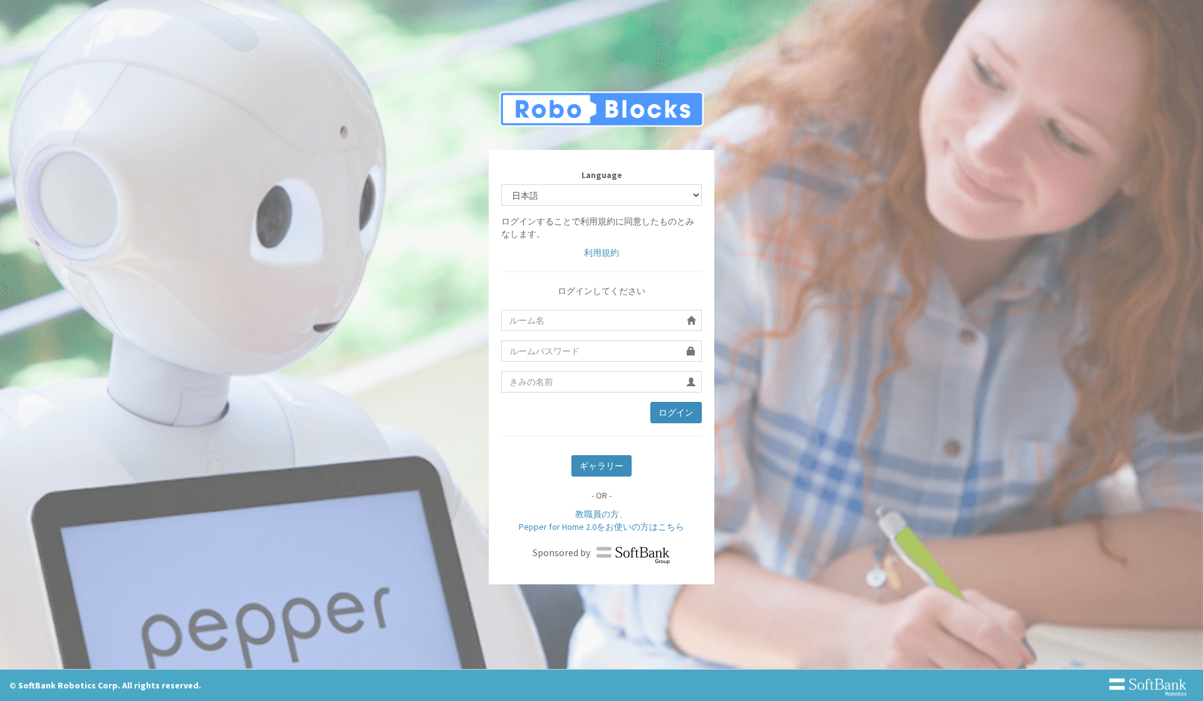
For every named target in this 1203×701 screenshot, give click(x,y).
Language (601, 175)
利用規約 (601, 252)
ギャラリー (601, 466)
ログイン (676, 412)
